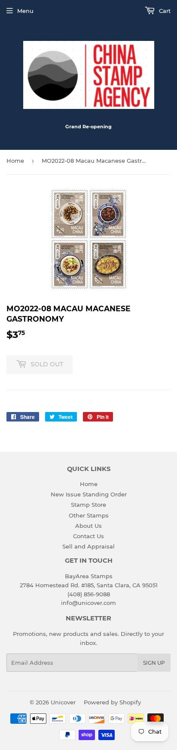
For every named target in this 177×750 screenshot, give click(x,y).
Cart (164, 10)
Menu (25, 10)
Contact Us (88, 536)
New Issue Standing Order (89, 494)
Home (15, 160)
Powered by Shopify (112, 702)
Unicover (63, 702)
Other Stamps (89, 515)
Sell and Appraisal (88, 546)
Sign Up (154, 663)
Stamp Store (88, 504)
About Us (88, 525)
